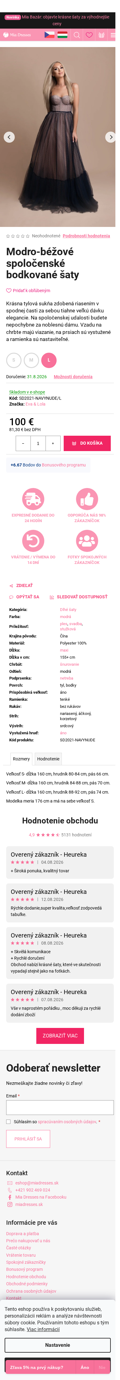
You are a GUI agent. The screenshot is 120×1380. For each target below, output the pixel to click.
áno (63, 733)
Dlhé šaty (68, 609)
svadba (75, 623)
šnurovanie (69, 664)
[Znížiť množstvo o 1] (23, 443)
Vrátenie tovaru (21, 1255)
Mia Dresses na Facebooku (40, 1197)
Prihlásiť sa (28, 1138)
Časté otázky (18, 1247)
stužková (68, 629)
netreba (66, 678)
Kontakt (14, 1298)
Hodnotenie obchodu (60, 820)
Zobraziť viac (60, 1036)
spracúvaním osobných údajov (67, 1121)
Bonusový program (24, 1269)
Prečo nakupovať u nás (28, 1240)
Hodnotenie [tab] (48, 758)
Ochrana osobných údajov (31, 1291)
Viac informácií (43, 1329)
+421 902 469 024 (32, 1190)
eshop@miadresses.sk (36, 1182)
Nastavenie (57, 1345)
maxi (64, 650)
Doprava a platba (22, 1233)
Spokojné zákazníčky (26, 1262)
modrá (65, 616)
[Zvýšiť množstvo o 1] (53, 443)
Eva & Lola (36, 404)
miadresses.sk (29, 1204)
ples (63, 623)
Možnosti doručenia (73, 376)
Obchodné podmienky (27, 1283)
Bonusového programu (64, 464)
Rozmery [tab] (21, 758)
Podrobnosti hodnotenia (86, 235)
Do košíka (91, 443)
